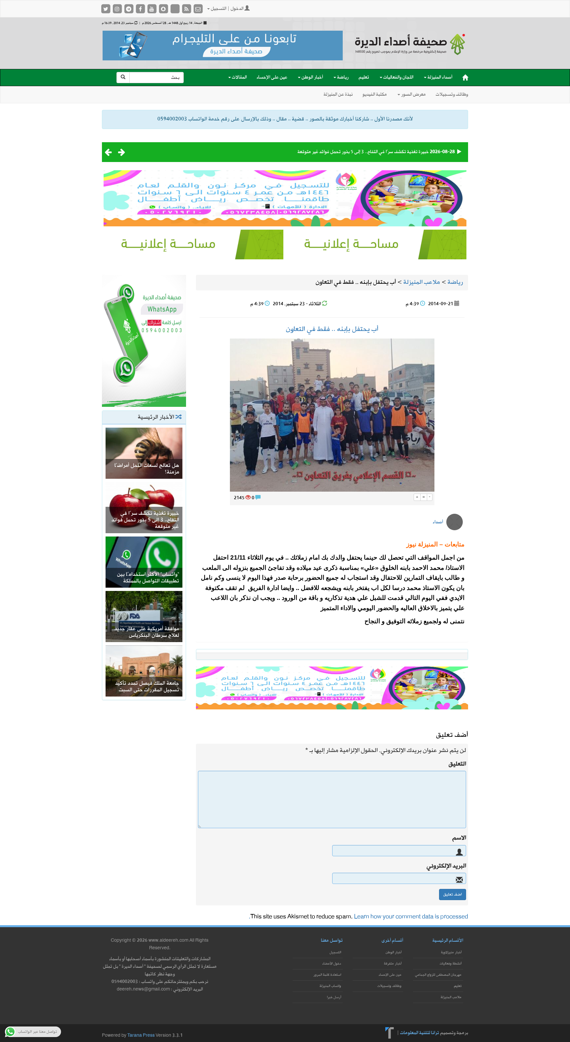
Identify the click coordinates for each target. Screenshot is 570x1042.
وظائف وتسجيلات (452, 94)
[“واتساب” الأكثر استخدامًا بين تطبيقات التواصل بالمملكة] (144, 561)
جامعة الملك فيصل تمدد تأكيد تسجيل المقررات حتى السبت (147, 687)
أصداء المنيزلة (439, 77)
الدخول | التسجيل (227, 9)
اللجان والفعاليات (397, 77)
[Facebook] (140, 9)
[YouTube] (152, 9)
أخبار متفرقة (392, 964)
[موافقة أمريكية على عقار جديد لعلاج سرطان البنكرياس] (144, 615)
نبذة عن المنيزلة (338, 94)
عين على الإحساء (272, 77)
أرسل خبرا (334, 997)
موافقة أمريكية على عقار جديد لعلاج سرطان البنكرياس (146, 632)
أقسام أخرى (392, 940)
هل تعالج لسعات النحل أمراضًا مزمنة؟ (146, 469)
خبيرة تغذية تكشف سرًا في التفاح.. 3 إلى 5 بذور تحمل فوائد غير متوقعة (363, 152)
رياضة (342, 77)
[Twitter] (106, 9)
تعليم (364, 77)
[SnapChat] (164, 9)
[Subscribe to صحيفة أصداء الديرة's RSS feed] (187, 9)
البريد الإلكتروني (446, 866)
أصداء (438, 522)
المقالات (239, 77)
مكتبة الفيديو (375, 94)
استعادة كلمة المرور (327, 975)
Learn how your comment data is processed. (358, 916)
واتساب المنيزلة (330, 986)
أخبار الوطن (312, 77)
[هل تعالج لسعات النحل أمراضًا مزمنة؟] (144, 452)
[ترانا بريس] (390, 1032)
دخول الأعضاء (331, 964)
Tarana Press (141, 1035)
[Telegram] (129, 9)
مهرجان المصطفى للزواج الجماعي (438, 975)
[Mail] (198, 9)
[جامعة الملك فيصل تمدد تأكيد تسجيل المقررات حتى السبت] (144, 670)
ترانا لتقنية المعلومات (419, 1032)
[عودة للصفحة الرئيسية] (410, 50)
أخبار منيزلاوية (451, 952)
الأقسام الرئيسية (447, 940)
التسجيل (335, 952)
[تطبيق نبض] (175, 9)
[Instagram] (117, 9)
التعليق (457, 764)
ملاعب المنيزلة (451, 997)
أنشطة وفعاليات (450, 964)
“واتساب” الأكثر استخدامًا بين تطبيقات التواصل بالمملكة (148, 578)
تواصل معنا (332, 940)
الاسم (459, 838)
